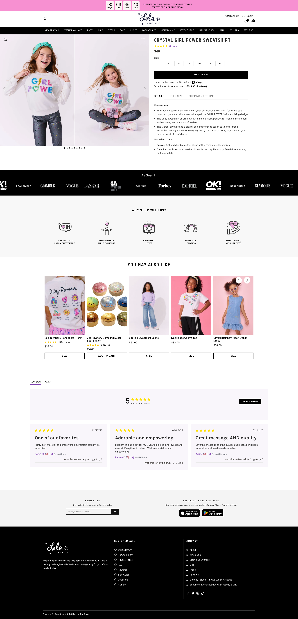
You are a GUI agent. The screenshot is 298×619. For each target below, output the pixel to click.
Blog (192, 564)
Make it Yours (207, 30)
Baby (90, 30)
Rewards (122, 569)
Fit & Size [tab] (176, 96)
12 (210, 63)
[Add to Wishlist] (143, 38)
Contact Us (232, 16)
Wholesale (195, 554)
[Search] (45, 19)
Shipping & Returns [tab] (201, 96)
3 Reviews (173, 46)
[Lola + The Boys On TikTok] (202, 593)
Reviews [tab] (35, 381)
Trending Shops (73, 30)
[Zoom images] (5, 39)
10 (199, 63)
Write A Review (250, 401)
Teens (111, 30)
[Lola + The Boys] (149, 19)
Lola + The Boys (81, 614)
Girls (100, 30)
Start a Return (125, 549)
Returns (248, 30)
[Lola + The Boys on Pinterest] (193, 593)
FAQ (120, 564)
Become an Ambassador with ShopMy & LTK (213, 584)
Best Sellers (187, 30)
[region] (149, 233)
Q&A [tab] (48, 381)
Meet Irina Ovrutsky (200, 559)
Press (193, 569)
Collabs (234, 30)
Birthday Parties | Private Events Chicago (211, 579)
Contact (122, 584)
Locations (123, 579)
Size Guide (123, 574)
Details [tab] (159, 96)
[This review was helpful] (94, 459)
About (193, 549)
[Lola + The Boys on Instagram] (198, 593)
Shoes (133, 30)
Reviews (194, 574)
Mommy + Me (168, 30)
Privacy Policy (125, 559)
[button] (245, 21)
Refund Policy (125, 554)
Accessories (149, 30)
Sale (222, 30)
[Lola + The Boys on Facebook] (188, 593)
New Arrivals (52, 30)
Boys (122, 30)
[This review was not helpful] (99, 459)
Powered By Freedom (53, 614)
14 (220, 63)
